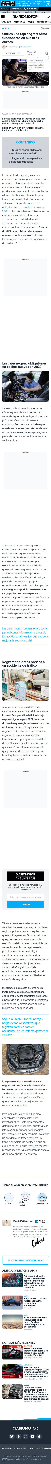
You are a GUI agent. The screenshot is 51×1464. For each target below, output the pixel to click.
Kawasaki (16, 12)
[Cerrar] (46, 60)
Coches (31, 22)
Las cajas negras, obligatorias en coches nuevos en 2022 (25, 151)
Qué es (5, 28)
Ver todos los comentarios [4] (25, 1260)
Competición (19, 22)
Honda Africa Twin (42, 12)
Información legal (18, 1456)
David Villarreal (12, 47)
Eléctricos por (17, 9)
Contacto (7, 1456)
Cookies (28, 1456)
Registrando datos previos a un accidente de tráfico (25, 160)
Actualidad (6, 22)
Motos (26, 1385)
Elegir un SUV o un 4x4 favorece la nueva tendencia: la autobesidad (22, 129)
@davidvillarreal (25, 47)
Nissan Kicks (27, 12)
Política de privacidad (39, 1456)
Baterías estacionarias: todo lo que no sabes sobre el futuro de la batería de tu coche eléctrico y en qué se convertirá (24, 121)
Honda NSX (5, 12)
